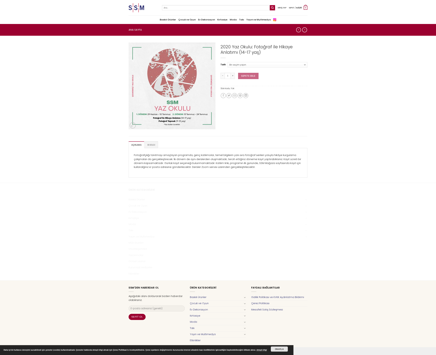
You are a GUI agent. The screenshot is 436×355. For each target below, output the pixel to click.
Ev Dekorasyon (206, 19)
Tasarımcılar (136, 255)
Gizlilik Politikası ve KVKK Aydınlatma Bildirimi (277, 297)
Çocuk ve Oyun (187, 19)
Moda (233, 19)
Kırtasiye (222, 19)
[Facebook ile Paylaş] (223, 95)
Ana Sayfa (135, 29)
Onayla (279, 349)
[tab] (136, 144)
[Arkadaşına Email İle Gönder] (234, 95)
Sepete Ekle (248, 76)
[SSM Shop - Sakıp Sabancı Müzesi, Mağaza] (143, 7)
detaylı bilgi (261, 350)
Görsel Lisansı (137, 261)
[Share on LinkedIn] (245, 95)
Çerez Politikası (260, 303)
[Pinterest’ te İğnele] (240, 95)
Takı (241, 19)
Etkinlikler (134, 273)
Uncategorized (138, 249)
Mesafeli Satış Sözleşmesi (267, 309)
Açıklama (136, 145)
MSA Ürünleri (136, 242)
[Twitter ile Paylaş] (228, 95)
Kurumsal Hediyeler (140, 267)
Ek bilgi (151, 145)
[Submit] (272, 7)
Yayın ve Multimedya (258, 19)
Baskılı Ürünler (168, 19)
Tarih (223, 64)
